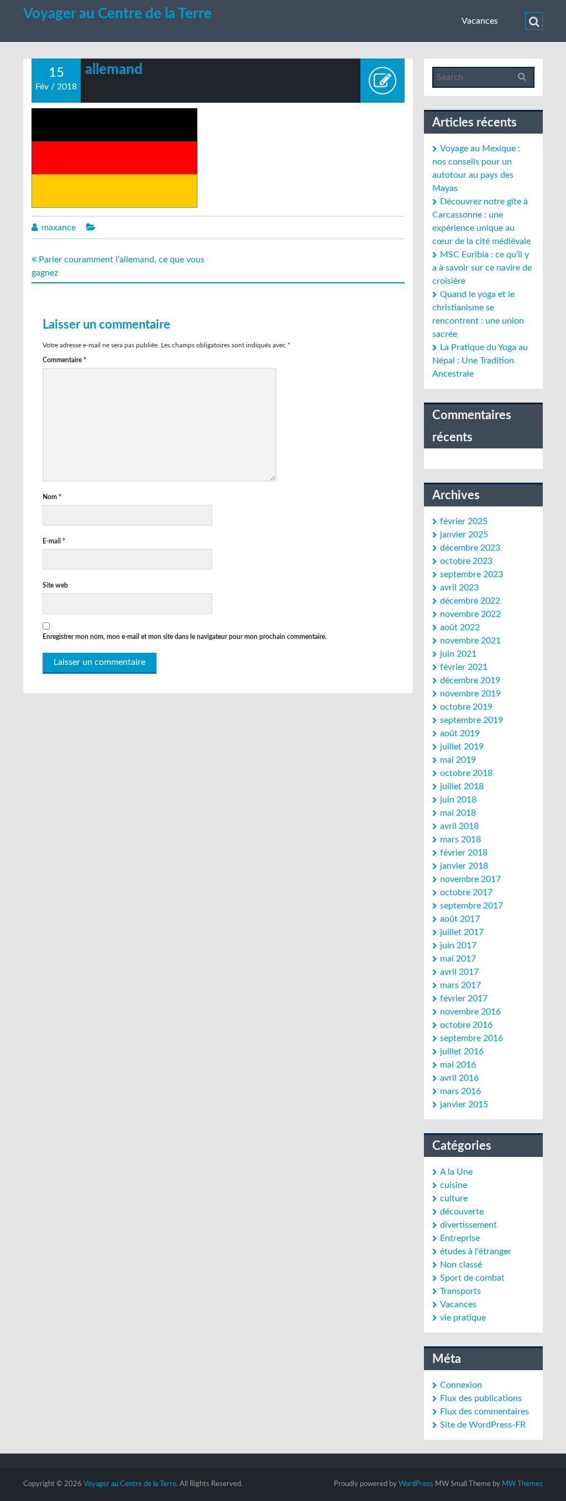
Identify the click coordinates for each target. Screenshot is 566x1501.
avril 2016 (459, 1078)
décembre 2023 (470, 547)
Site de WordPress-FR (483, 1424)
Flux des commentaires (484, 1411)
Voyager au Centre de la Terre (117, 14)
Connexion (461, 1385)
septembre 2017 (471, 905)
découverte (462, 1211)
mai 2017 (458, 958)
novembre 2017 (470, 879)
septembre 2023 (471, 574)
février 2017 (464, 998)
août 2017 (460, 919)
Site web (55, 585)
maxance (58, 227)
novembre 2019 (470, 693)
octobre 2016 (466, 1025)
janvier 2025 (464, 534)
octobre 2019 (466, 706)
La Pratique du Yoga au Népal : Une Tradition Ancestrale (480, 360)
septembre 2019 (471, 720)
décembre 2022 (470, 600)
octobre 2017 (466, 892)
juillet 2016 (462, 1051)
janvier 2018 (464, 866)
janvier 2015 (464, 1104)
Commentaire (64, 360)
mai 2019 (458, 759)
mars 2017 (460, 985)
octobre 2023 (466, 561)
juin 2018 (458, 799)
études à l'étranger (475, 1251)
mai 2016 (458, 1064)
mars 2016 (460, 1091)
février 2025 (464, 521)
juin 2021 (458, 653)
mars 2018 (460, 839)
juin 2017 (458, 945)
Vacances (480, 21)
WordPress (416, 1484)
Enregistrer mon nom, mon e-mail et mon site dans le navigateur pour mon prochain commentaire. (185, 636)
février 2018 (464, 852)
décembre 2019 (470, 680)
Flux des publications (481, 1398)
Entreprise (460, 1238)
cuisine (453, 1185)
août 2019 (460, 733)
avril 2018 (459, 826)
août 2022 (460, 627)
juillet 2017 (462, 932)
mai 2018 (458, 812)
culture (454, 1198)
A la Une (456, 1171)
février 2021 (464, 667)
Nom (52, 497)
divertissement (468, 1224)
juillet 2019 (462, 746)
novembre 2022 (470, 614)
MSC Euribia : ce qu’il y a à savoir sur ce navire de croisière (482, 268)
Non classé (461, 1264)
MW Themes (522, 1484)
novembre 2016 (470, 1011)
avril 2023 (459, 587)
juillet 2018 (462, 786)
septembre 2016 (471, 1038)
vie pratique (463, 1317)
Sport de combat (472, 1277)
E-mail (54, 541)
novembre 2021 (470, 640)
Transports (460, 1291)
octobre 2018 (466, 773)
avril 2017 (459, 972)
